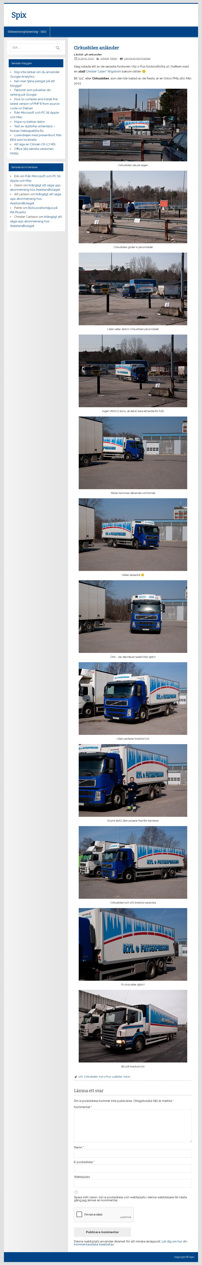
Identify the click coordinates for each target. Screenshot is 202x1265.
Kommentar (83, 1107)
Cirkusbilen (91, 1076)
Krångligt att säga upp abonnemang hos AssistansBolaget (35, 198)
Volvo (126, 1076)
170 (81, 1076)
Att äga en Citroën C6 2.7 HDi (34, 144)
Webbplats (82, 1177)
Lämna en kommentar (137, 58)
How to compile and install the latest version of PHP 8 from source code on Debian (34, 103)
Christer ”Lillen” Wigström (103, 71)
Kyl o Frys (105, 1076)
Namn (79, 1147)
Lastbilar (117, 1076)
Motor (113, 58)
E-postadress (84, 1162)
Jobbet (104, 58)
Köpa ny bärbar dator (29, 122)
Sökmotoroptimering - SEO (27, 31)
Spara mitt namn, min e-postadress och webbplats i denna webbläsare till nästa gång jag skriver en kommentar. (130, 1199)
